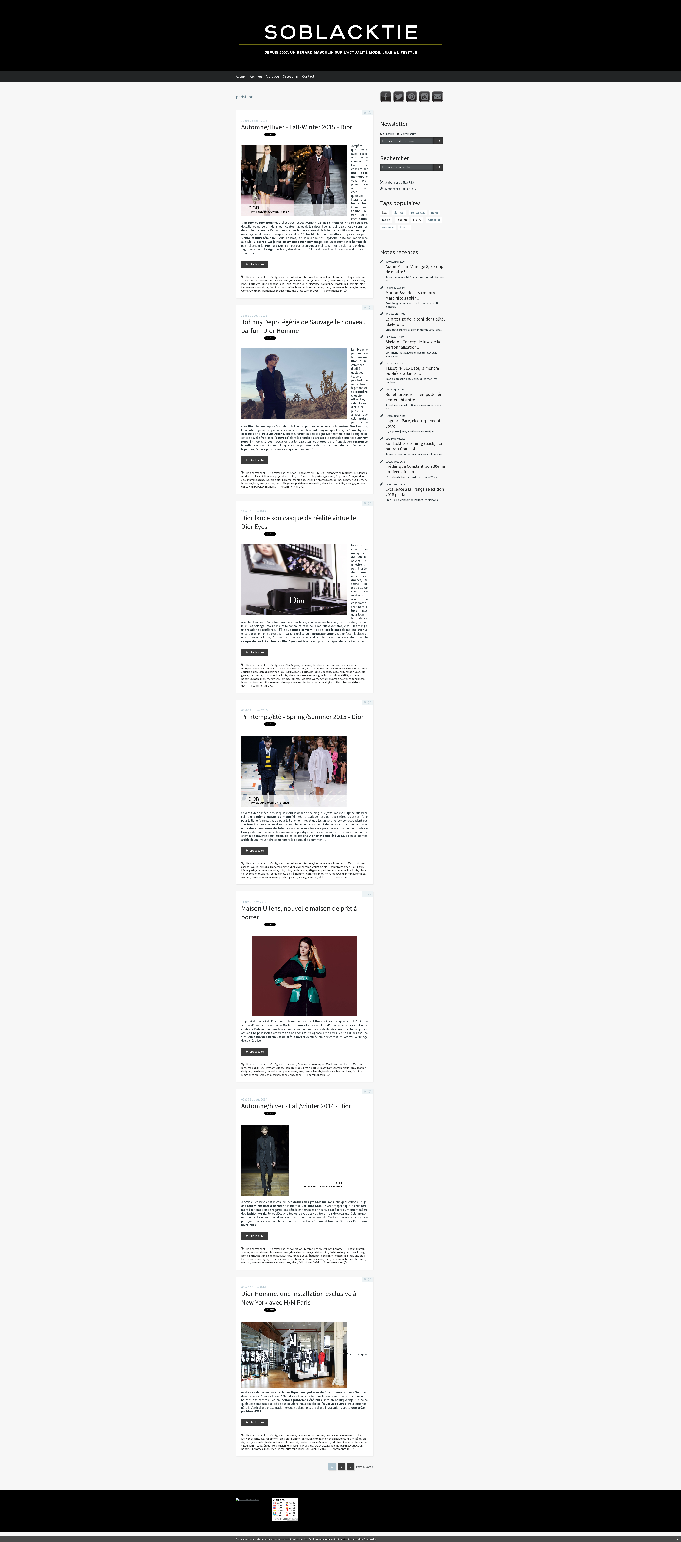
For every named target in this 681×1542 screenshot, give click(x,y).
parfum (301, 476)
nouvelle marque (277, 1071)
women (256, 290)
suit (281, 284)
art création (355, 1442)
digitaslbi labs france (338, 682)
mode (298, 1068)
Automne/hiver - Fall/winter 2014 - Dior (296, 1106)
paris (252, 284)
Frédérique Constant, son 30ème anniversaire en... (415, 468)
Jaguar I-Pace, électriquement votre (413, 423)
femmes (360, 287)
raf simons (262, 280)
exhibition (287, 1442)
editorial (433, 220)
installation (272, 1442)
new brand (259, 1071)
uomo (281, 1449)
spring (337, 480)
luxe (353, 280)
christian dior (320, 280)
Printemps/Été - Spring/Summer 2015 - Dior (302, 716)
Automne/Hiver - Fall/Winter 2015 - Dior (296, 127)
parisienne (327, 284)
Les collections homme (328, 277)
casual (276, 1074)
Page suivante (364, 1467)
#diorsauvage (270, 476)
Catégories (291, 76)
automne (284, 290)
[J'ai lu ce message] (677, 1539)
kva (253, 280)
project (304, 1442)
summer (348, 480)
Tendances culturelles (310, 473)
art (296, 1442)
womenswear (270, 290)
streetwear (258, 1074)
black (350, 284)
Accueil (241, 76)
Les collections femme (299, 277)
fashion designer (340, 280)
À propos (272, 76)
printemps (320, 480)
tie (356, 284)
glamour (399, 212)
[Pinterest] (411, 96)
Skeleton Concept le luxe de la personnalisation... (413, 344)
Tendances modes (264, 668)
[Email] (437, 96)
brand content (250, 682)
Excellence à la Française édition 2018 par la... (415, 491)
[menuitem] (243, 76)
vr (323, 682)
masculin (340, 284)
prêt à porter (311, 1068)
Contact (308, 76)
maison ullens (256, 1068)
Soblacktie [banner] (340, 35)
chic (269, 1074)
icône (244, 284)
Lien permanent (255, 277)
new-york (251, 1442)
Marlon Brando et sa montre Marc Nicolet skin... (411, 295)
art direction (339, 1442)
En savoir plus (370, 1539)
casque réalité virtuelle (307, 682)
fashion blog (343, 1071)
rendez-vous (299, 284)
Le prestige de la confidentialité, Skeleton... (415, 321)
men (327, 287)
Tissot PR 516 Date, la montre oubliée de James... (412, 370)
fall (300, 290)
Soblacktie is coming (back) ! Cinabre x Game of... (415, 446)
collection (356, 1445)
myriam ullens (274, 1068)
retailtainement (270, 682)
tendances (328, 1071)
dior (292, 280)
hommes (311, 287)
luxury (360, 280)
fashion (289, 1068)
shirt (288, 284)
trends (317, 1071)
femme (349, 287)
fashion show (278, 287)
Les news (290, 473)
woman (245, 290)
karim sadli (255, 1445)
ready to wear (328, 1068)
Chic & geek (292, 665)
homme (300, 287)
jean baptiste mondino (262, 486)
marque (292, 1071)
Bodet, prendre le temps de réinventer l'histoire (415, 397)
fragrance (341, 476)
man (320, 287)
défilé (290, 287)
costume (261, 284)
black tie (339, 483)
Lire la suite (257, 264)
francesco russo (279, 280)
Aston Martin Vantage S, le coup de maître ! (414, 269)
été (330, 480)
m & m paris (323, 1442)
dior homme (303, 280)
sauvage (350, 483)
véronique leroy (346, 1068)
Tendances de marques (339, 473)
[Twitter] (398, 96)
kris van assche (255, 480)
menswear (337, 287)
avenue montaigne (257, 287)
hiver (294, 290)
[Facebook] (385, 96)
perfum (329, 476)
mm (312, 1442)
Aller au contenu (12, 3)
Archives (256, 76)
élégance (314, 284)
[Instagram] (424, 96)
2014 (356, 480)
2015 (316, 290)
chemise (273, 284)
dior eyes (286, 682)
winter (308, 290)
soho (261, 1442)
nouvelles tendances (352, 678)
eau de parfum (315, 476)
